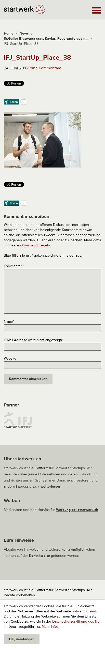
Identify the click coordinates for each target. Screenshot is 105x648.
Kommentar (14, 266)
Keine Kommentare (44, 68)
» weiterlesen (49, 486)
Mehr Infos (50, 626)
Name (9, 321)
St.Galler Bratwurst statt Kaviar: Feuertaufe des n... (46, 38)
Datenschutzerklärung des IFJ (75, 621)
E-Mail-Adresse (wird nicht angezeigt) (33, 340)
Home (9, 33)
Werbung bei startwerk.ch (77, 510)
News (24, 33)
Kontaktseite (39, 555)
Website (10, 358)
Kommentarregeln (36, 245)
